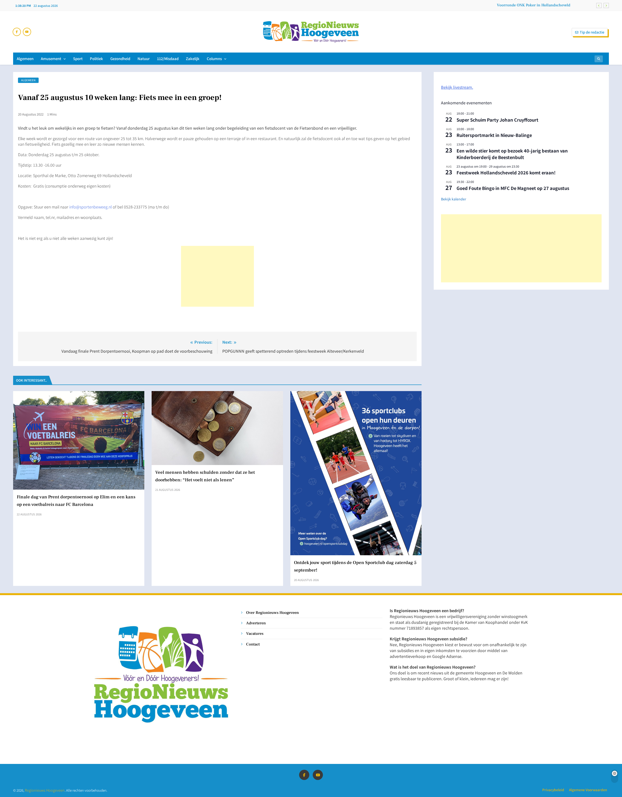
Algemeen (25, 58)
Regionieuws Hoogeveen (45, 790)
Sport (78, 58)
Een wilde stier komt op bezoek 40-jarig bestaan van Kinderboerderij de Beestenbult (512, 153)
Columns (214, 58)
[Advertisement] (217, 276)
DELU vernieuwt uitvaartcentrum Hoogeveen (531, 5)
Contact (253, 644)
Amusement (51, 58)
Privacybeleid (553, 789)
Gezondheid (120, 58)
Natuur (144, 58)
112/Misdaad (168, 58)
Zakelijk (192, 58)
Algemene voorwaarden (588, 789)
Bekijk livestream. (457, 87)
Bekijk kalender (453, 199)
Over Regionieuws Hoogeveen (272, 612)
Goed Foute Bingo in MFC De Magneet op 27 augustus (513, 188)
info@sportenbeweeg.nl (90, 207)
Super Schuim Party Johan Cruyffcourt (497, 119)
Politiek (96, 58)
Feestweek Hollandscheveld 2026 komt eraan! (506, 172)
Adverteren (256, 623)
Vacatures (254, 633)
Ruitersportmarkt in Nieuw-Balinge (494, 135)
